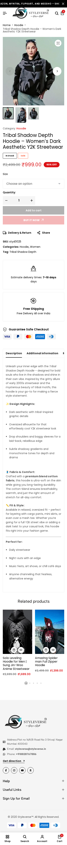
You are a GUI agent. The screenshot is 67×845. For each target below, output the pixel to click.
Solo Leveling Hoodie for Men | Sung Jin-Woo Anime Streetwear (16, 663)
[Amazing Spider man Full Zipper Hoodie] (49, 632)
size (5, 174)
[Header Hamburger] (5, 13)
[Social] (6, 770)
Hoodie (18, 25)
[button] (57, 71)
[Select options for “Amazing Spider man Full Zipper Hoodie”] (46, 650)
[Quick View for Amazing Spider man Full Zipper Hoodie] (53, 650)
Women (35, 247)
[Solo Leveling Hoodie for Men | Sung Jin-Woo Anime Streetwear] (17, 632)
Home (7, 25)
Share (46, 233)
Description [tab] (14, 353)
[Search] (57, 13)
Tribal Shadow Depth (22, 252)
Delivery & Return (19, 233)
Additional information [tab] (42, 353)
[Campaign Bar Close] (63, 4)
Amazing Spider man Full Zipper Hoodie (46, 661)
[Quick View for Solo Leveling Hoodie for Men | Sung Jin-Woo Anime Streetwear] (21, 650)
